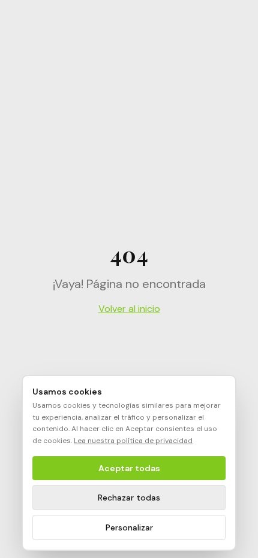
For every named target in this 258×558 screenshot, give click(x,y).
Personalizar (129, 527)
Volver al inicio (129, 308)
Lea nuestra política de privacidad (133, 440)
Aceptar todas (129, 468)
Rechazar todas (129, 497)
